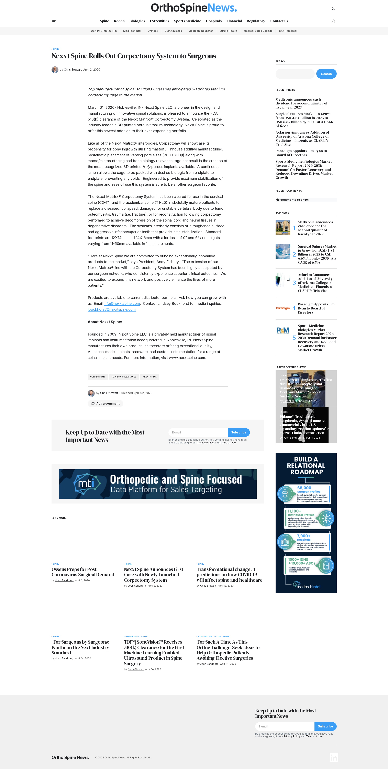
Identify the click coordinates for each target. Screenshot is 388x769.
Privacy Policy (205, 442)
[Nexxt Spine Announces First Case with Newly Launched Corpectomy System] (158, 541)
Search (281, 61)
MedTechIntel (132, 30)
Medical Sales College (258, 30)
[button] (333, 8)
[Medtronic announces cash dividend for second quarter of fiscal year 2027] (283, 227)
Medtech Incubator (200, 30)
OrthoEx (153, 30)
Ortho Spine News (70, 757)
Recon (217, 637)
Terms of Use (227, 442)
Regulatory (132, 637)
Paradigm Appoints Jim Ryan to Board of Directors (301, 153)
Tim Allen (289, 401)
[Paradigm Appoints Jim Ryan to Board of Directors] (283, 308)
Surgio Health (228, 30)
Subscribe (238, 432)
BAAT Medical (288, 30)
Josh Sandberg (292, 437)
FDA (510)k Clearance (124, 377)
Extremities (205, 637)
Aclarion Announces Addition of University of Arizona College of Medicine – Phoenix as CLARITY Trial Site (302, 138)
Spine (56, 49)
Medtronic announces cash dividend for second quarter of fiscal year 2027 (302, 103)
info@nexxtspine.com (122, 303)
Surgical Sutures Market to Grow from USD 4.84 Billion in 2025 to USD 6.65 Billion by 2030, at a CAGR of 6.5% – (304, 120)
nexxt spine (150, 377)
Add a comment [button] (108, 403)
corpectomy (98, 377)
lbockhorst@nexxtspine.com (112, 309)
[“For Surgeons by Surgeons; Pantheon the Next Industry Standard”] (85, 614)
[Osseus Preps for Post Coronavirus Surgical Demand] (85, 541)
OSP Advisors (173, 30)
